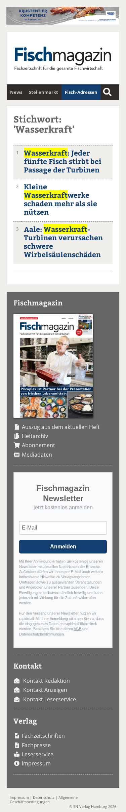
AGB (77, 629)
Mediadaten (37, 454)
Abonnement (38, 445)
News (16, 92)
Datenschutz (43, 797)
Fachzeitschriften (43, 735)
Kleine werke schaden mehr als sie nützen (60, 199)
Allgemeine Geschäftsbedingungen (44, 799)
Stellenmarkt (43, 92)
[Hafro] (62, 22)
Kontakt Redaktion (46, 680)
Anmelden (63, 546)
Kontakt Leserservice (49, 699)
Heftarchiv (35, 436)
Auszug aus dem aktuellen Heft (61, 427)
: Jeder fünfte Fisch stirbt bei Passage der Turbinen (62, 161)
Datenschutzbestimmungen (41, 634)
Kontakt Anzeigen (45, 690)
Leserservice (37, 754)
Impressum (36, 763)
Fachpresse (36, 745)
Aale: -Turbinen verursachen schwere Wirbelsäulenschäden (63, 241)
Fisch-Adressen (81, 92)
